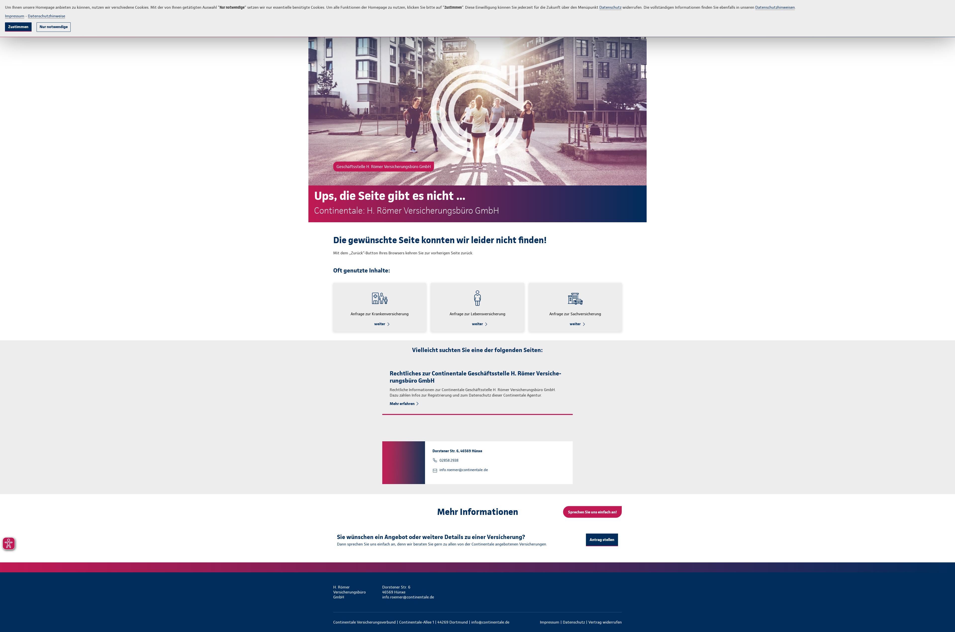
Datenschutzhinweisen (775, 7)
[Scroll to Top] (930, 301)
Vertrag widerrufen (605, 622)
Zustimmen (18, 26)
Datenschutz (610, 7)
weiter (379, 324)
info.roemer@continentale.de (463, 470)
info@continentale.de (490, 622)
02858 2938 (448, 460)
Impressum (14, 16)
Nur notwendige (54, 26)
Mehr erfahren (402, 403)
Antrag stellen (602, 539)
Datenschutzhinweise (46, 16)
